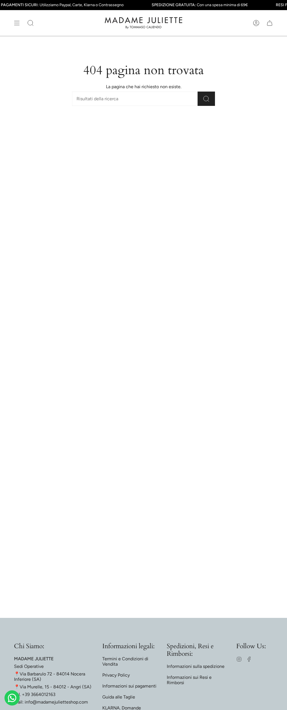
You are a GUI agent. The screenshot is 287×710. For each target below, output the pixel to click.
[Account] (256, 23)
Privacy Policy (116, 675)
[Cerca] (206, 99)
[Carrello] (269, 23)
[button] (30, 23)
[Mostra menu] (17, 23)
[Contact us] (12, 698)
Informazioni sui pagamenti (129, 686)
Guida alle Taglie (118, 697)
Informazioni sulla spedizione (195, 666)
